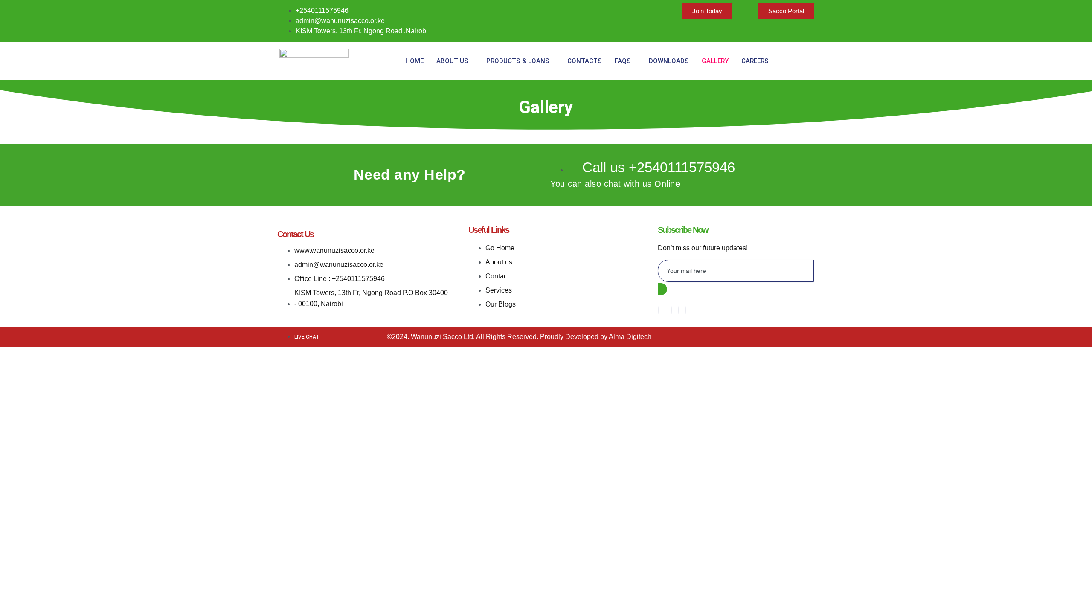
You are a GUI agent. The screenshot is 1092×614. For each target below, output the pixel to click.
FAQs (623, 61)
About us (452, 61)
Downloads (669, 61)
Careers (755, 61)
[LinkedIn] (678, 310)
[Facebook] (658, 310)
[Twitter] (671, 310)
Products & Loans (517, 61)
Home (414, 61)
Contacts (584, 61)
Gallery (715, 61)
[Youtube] (685, 310)
